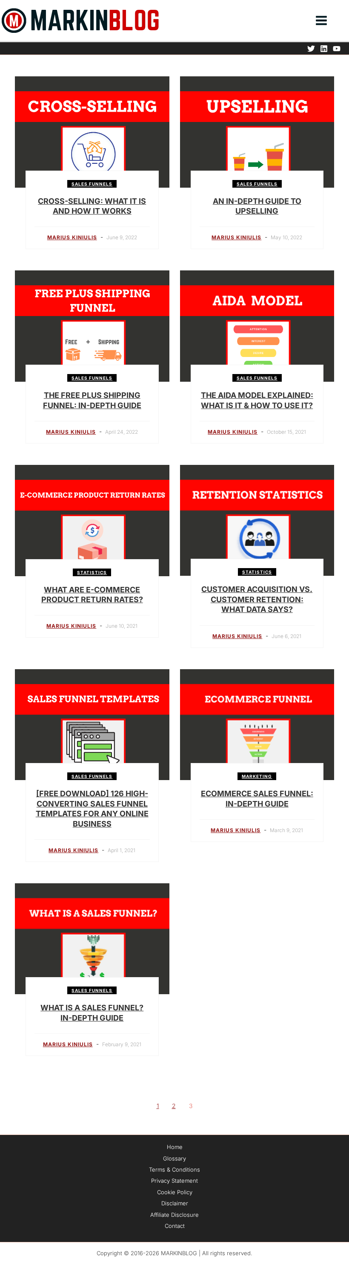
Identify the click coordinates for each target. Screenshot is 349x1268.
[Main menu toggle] (321, 20)
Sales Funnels (92, 183)
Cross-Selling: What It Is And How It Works (92, 206)
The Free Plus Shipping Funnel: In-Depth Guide (92, 400)
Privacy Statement (174, 1180)
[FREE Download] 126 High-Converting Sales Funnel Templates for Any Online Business (92, 808)
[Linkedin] (324, 48)
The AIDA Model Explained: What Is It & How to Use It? (257, 400)
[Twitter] (311, 48)
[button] (345, 21)
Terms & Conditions (174, 1169)
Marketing (257, 776)
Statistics (92, 572)
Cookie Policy (174, 1192)
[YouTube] (336, 48)
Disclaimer (174, 1203)
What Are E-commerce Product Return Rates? (92, 594)
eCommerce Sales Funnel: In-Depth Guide (257, 798)
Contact (175, 1225)
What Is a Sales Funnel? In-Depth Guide (91, 1012)
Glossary (174, 1158)
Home (175, 1146)
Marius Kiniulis (72, 237)
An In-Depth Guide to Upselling (257, 206)
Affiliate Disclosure (174, 1214)
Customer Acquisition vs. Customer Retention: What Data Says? (256, 599)
